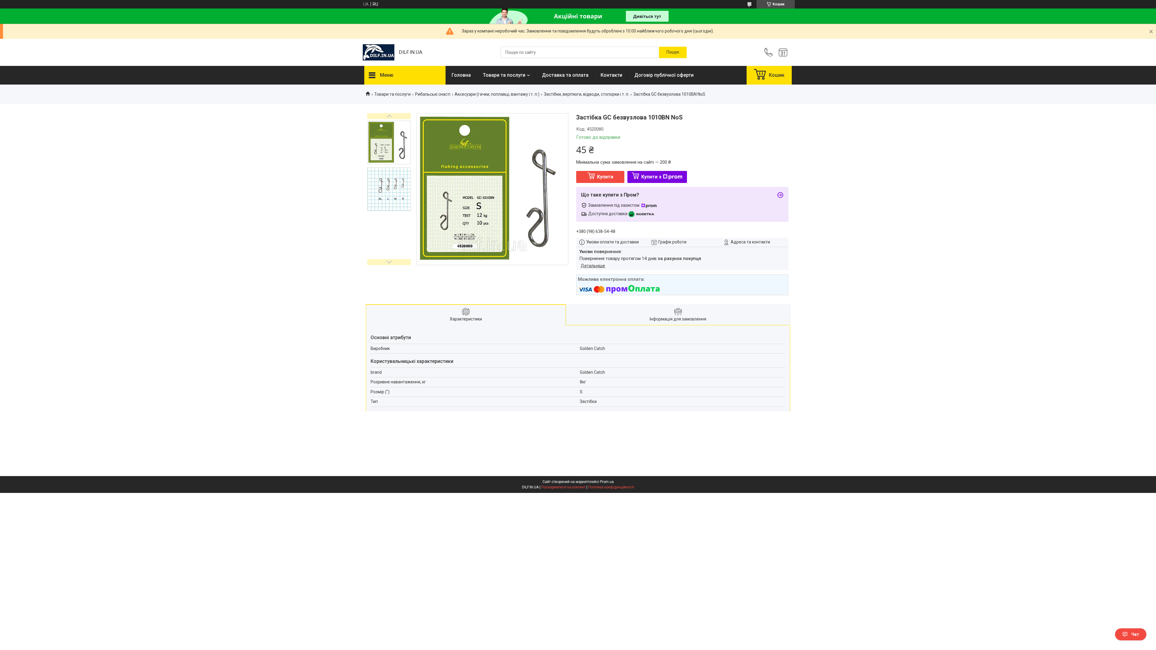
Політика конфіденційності (611, 487)
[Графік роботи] (783, 52)
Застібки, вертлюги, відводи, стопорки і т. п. (586, 94)
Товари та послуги (504, 75)
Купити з (651, 177)
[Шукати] (673, 52)
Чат (1135, 634)
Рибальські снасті (432, 94)
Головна (461, 75)
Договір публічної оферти (664, 75)
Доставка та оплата (565, 75)
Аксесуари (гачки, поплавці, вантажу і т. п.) (497, 94)
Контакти (611, 75)
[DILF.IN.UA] (378, 52)
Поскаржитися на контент (563, 487)
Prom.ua (607, 482)
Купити (605, 177)
